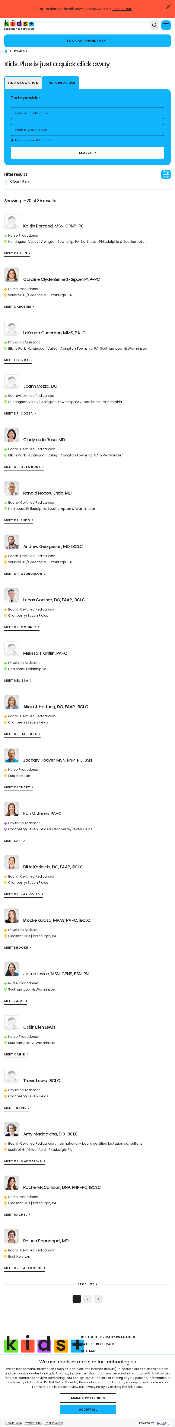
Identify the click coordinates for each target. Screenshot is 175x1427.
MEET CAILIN (14, 1054)
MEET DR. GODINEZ (20, 627)
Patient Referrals (97, 1344)
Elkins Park (17, 348)
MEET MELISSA (16, 681)
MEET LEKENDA (16, 360)
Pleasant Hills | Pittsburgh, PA (32, 936)
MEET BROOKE (16, 948)
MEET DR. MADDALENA (23, 1161)
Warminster (138, 348)
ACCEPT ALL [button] (88, 1409)
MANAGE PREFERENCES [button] (88, 1398)
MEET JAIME (14, 1001)
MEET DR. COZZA (18, 414)
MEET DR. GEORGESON (23, 574)
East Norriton (19, 775)
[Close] (168, 6)
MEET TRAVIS (15, 1108)
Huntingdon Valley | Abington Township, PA (43, 241)
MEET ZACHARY (17, 787)
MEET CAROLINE (17, 307)
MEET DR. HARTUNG (21, 734)
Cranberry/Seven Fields (28, 615)
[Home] (5, 51)
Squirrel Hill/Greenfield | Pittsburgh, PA (40, 295)
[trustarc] (163, 1422)
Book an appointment (87, 41)
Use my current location (33, 140)
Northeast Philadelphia (100, 241)
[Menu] (166, 25)
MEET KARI (13, 841)
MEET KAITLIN (15, 253)
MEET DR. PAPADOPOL (23, 1268)
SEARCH (86, 153)
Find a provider (60, 83)
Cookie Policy (13, 1423)
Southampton (135, 241)
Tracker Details (53, 1423)
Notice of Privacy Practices (108, 1337)
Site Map (89, 1351)
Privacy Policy (33, 1423)
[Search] (154, 25)
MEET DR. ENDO (17, 520)
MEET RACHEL (15, 1215)
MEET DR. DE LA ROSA (22, 467)
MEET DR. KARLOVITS (22, 894)
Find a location (23, 83)
